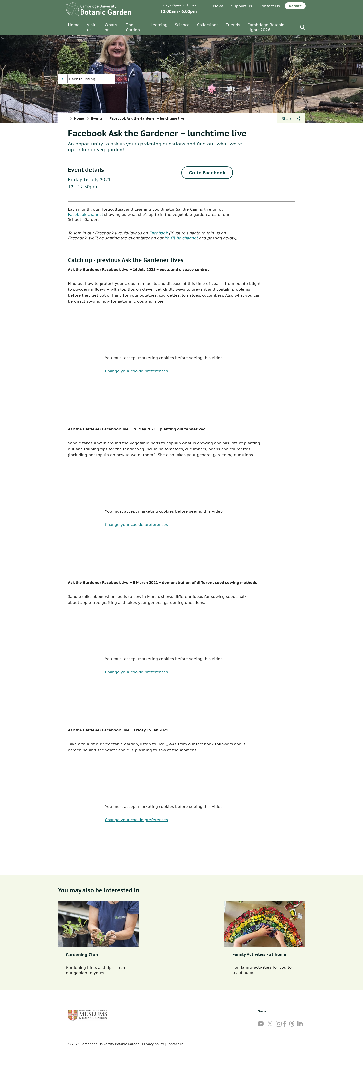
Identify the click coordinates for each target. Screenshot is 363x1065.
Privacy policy (153, 1044)
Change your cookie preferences (136, 370)
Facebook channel (85, 214)
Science (182, 24)
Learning (159, 24)
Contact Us (270, 5)
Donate (295, 6)
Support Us (241, 5)
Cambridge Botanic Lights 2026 (265, 27)
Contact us (175, 1044)
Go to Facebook (207, 173)
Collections (207, 24)
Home (74, 24)
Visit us (91, 27)
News (218, 5)
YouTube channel (181, 237)
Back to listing (82, 79)
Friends (233, 24)
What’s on (111, 27)
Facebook (159, 232)
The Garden (133, 27)
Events (96, 118)
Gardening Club (82, 954)
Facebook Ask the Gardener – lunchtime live (157, 133)
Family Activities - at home (259, 954)
